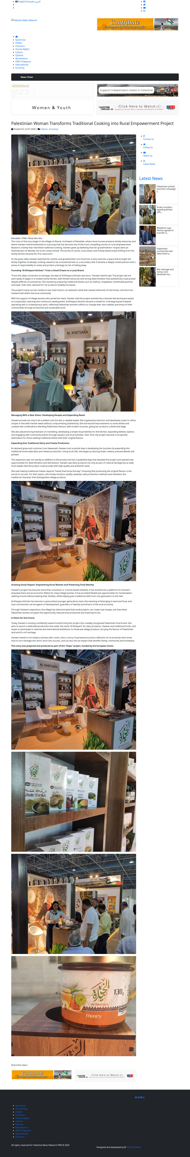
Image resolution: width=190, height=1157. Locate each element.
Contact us (20, 7)
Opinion (19, 55)
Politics (18, 42)
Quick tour (20, 39)
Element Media (133, 1147)
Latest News (151, 178)
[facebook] (144, 1)
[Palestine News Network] (24, 19)
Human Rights (22, 49)
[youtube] (144, 7)
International (21, 64)
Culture (19, 52)
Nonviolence (21, 58)
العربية (37, 1)
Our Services (21, 4)
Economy (19, 67)
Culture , (44, 129)
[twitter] (144, 4)
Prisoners (20, 46)
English (22, 1)
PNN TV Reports (23, 61)
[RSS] (144, 10)
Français (30, 1)
